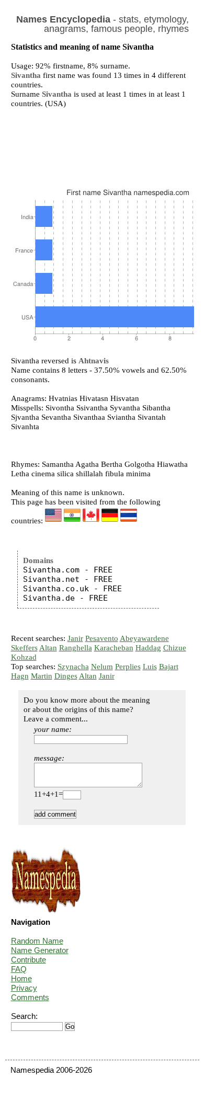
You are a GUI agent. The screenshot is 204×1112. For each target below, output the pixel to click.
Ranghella (75, 648)
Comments (30, 997)
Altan (48, 648)
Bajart (168, 666)
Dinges (65, 676)
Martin (41, 676)
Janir (75, 638)
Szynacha (73, 666)
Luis (150, 666)
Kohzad (24, 657)
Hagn (20, 676)
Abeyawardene (144, 638)
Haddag (148, 648)
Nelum (102, 666)
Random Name (37, 940)
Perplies (128, 666)
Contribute (28, 959)
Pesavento (101, 638)
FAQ (19, 969)
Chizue (174, 648)
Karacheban (113, 648)
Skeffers (24, 648)
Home (21, 978)
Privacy (24, 987)
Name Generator (40, 950)
